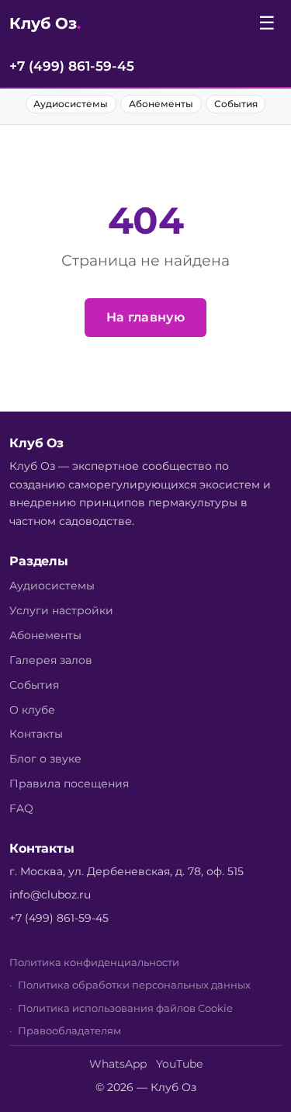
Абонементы (161, 103)
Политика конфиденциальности (94, 962)
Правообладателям (69, 1031)
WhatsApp (118, 1064)
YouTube (179, 1064)
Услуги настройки (61, 610)
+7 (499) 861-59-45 (71, 66)
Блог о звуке (45, 759)
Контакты (36, 734)
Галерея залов (50, 660)
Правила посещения (69, 784)
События (236, 103)
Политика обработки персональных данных (134, 985)
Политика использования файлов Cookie (125, 1008)
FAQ (21, 808)
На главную (145, 317)
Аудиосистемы (70, 103)
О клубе (32, 710)
